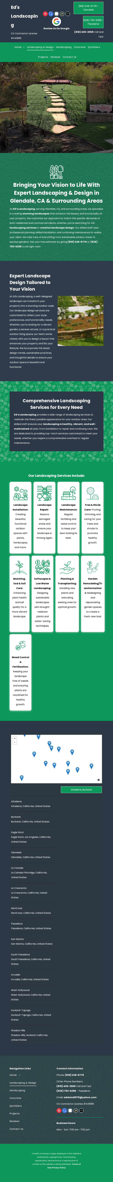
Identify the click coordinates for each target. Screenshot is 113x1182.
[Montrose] (51, 748)
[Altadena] (72, 752)
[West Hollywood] (22, 778)
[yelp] (45, 14)
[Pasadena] (68, 764)
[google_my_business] (50, 14)
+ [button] (15, 738)
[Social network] (56, 14)
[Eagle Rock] (54, 766)
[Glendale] (46, 764)
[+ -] (56, 759)
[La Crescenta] (49, 744)
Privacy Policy (59, 1167)
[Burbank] (34, 754)
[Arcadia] (91, 766)
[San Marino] (77, 770)
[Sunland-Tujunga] (38, 737)
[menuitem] (19, 47)
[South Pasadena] (68, 772)
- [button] (15, 742)
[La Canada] (59, 749)
